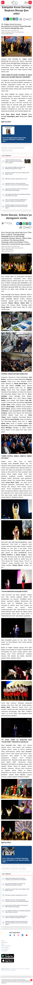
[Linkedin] (22, 935)
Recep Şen (15, 28)
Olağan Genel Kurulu (7, 150)
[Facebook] (10, 935)
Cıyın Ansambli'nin (15, 411)
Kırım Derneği (25, 26)
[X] (14, 935)
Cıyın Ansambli (22, 283)
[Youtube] (26, 935)
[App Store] (16, 960)
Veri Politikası (4, 950)
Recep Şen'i (23, 116)
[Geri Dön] (2, 2)
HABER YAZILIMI (5, 968)
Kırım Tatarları (10, 94)
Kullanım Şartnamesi (6, 945)
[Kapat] (31, 980)
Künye (2, 940)
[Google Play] (16, 956)
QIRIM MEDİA (4, 942)
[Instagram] (18, 935)
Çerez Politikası (4, 949)
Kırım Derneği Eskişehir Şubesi (16, 147)
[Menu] (30, 2)
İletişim (2, 944)
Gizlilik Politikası (5, 947)
